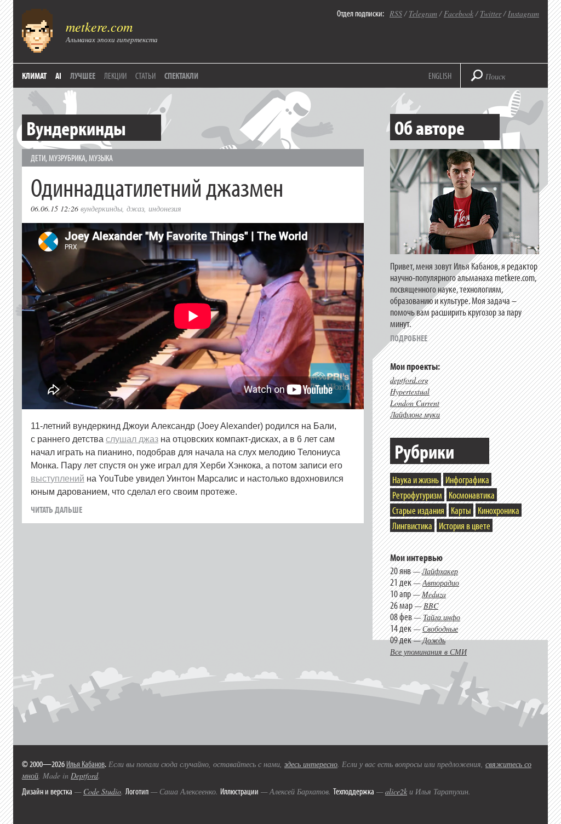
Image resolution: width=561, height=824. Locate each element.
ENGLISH (439, 75)
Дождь (433, 640)
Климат (34, 75)
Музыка (101, 157)
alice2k (396, 791)
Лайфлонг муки (415, 414)
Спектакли (181, 75)
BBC (430, 605)
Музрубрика (67, 157)
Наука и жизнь (415, 479)
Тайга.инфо (441, 617)
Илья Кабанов (85, 763)
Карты (461, 510)
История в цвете (464, 525)
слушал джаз (132, 439)
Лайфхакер (440, 571)
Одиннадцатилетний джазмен (157, 186)
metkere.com (99, 26)
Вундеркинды (101, 208)
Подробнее (408, 338)
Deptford (84, 775)
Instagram (523, 13)
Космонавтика (472, 495)
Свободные (440, 628)
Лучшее (82, 75)
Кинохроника (498, 510)
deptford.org (409, 380)
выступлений (57, 478)
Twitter (490, 13)
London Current (414, 403)
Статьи (145, 75)
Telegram (423, 13)
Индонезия (164, 208)
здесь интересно (310, 764)
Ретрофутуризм (417, 495)
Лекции (115, 75)
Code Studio (102, 791)
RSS (396, 13)
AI (58, 75)
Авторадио (440, 582)
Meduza (434, 594)
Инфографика (467, 479)
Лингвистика (412, 525)
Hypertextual (410, 391)
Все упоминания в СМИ (428, 651)
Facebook (458, 13)
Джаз (135, 208)
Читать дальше (56, 509)
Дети (38, 157)
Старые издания (418, 510)
